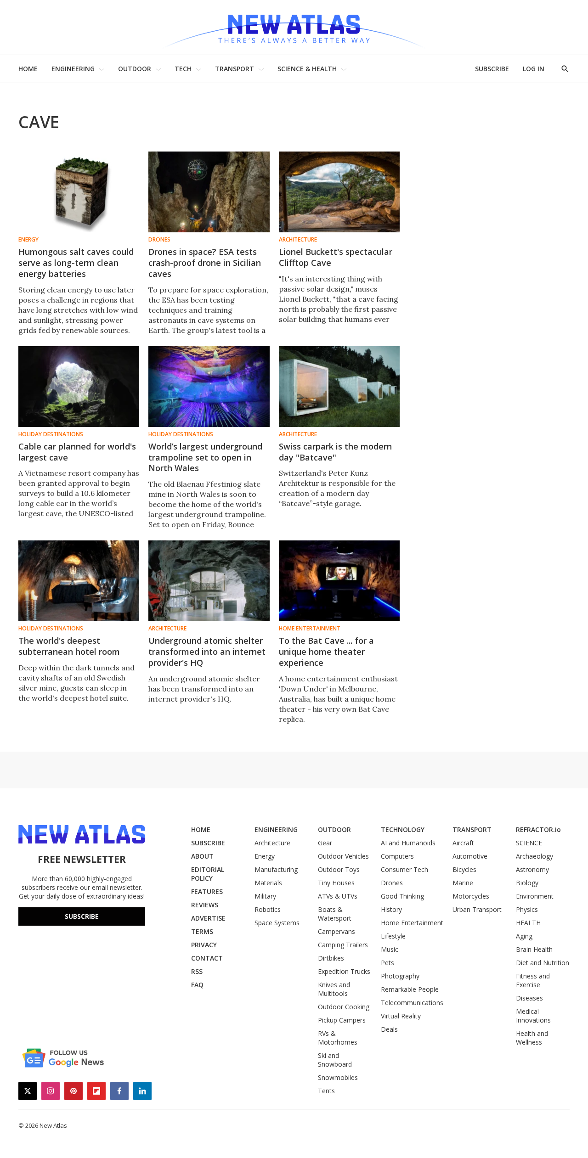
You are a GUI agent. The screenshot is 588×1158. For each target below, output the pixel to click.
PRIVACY (204, 944)
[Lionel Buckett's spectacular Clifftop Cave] (339, 192)
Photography (400, 976)
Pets (387, 962)
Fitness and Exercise (533, 980)
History (391, 909)
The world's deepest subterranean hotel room (69, 646)
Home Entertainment (309, 628)
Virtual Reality (401, 1016)
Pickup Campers (342, 1020)
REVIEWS (204, 904)
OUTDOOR (134, 68)
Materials (268, 882)
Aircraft (463, 842)
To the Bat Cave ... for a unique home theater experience (326, 651)
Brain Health (534, 949)
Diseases (529, 998)
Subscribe (82, 916)
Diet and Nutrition (542, 962)
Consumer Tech (404, 869)
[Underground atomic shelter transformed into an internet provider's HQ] (208, 580)
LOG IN (533, 68)
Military (265, 896)
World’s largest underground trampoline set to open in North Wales (205, 457)
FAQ (197, 984)
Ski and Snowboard (335, 1059)
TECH (183, 68)
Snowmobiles (338, 1077)
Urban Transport (477, 909)
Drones (159, 239)
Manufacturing (276, 869)
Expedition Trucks (344, 971)
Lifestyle (393, 936)
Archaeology (534, 856)
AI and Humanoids (408, 842)
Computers (397, 856)
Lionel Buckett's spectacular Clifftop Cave (335, 257)
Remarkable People (410, 989)
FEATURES (207, 891)
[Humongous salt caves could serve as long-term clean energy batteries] (78, 192)
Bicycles (464, 869)
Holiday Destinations (50, 434)
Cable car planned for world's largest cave (77, 452)
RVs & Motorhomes (337, 1037)
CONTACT (207, 958)
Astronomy (532, 869)
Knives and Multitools (334, 989)
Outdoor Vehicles (343, 856)
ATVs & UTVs (337, 896)
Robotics (267, 909)
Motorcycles (470, 896)
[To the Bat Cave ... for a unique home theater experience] (339, 580)
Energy (28, 239)
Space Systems (277, 922)
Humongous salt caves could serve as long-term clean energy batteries (76, 262)
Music (389, 949)
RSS (197, 971)
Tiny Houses (336, 882)
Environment (535, 896)
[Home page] (294, 27)
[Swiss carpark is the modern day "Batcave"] (339, 386)
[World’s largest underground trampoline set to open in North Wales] (208, 386)
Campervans (336, 931)
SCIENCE (529, 842)
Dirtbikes (331, 958)
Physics (527, 909)
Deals (389, 1029)
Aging (524, 936)
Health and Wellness (532, 1037)
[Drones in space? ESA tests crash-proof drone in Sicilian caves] (208, 192)
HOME (28, 68)
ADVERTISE (208, 918)
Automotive (469, 856)
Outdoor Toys (339, 869)
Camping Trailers (343, 944)
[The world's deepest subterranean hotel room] (78, 580)
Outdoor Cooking (343, 1006)
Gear (325, 842)
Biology (527, 882)
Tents (326, 1090)
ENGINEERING (73, 68)
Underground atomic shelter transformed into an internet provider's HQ (207, 651)
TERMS (202, 931)
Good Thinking (402, 896)
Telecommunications (412, 1002)
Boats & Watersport (334, 913)
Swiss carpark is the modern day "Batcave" (335, 452)
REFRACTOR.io (538, 829)
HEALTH (528, 922)
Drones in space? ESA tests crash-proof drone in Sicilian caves (204, 262)
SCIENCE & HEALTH (307, 68)
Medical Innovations (533, 1015)
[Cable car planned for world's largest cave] (78, 386)
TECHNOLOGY (402, 829)
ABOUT (202, 856)
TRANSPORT (234, 68)
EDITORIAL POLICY (207, 874)
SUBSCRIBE (492, 68)
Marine (462, 882)
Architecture (298, 239)
